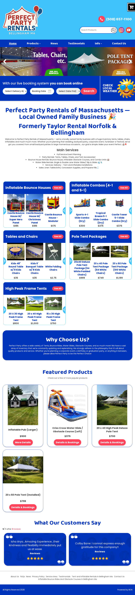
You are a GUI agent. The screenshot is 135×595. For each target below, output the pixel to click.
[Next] (130, 61)
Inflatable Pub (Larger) (23, 429)
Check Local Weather (110, 88)
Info (98, 43)
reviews (16, 529)
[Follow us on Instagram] (121, 30)
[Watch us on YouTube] (129, 30)
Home (13, 43)
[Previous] (5, 61)
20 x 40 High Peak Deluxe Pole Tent (112, 429)
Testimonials (76, 43)
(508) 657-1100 (119, 20)
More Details (23, 442)
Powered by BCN (124, 589)
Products (33, 43)
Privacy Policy (38, 576)
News (54, 43)
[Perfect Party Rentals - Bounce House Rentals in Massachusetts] (23, 19)
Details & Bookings (67, 442)
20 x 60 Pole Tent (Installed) (23, 494)
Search (88, 91)
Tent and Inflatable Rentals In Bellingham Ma (92, 576)
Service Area (51, 576)
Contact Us (119, 43)
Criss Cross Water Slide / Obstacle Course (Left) (67, 429)
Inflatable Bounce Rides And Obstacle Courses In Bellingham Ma (67, 579)
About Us (15, 576)
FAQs (22, 576)
